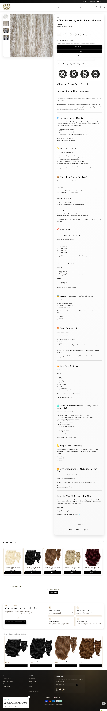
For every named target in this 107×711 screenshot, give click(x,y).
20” (64, 34)
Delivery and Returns (8, 681)
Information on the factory (35, 691)
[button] (29, 697)
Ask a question (79, 524)
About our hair (32, 681)
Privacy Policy (6, 686)
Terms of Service (7, 683)
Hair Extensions (25, 7)
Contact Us (31, 686)
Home (58, 17)
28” (84, 34)
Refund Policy (6, 689)
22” (69, 34)
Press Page (31, 683)
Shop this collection (15, 621)
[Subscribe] (77, 685)
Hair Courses (65, 7)
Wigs (33, 7)
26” (79, 34)
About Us (73, 7)
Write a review (53, 592)
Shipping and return (8, 678)
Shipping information (79, 521)
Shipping (59, 26)
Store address (32, 689)
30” (88, 34)
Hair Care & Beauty (53, 7)
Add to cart (16, 665)
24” (74, 34)
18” (59, 34)
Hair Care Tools (41, 7)
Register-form (82, 7)
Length (60, 31)
